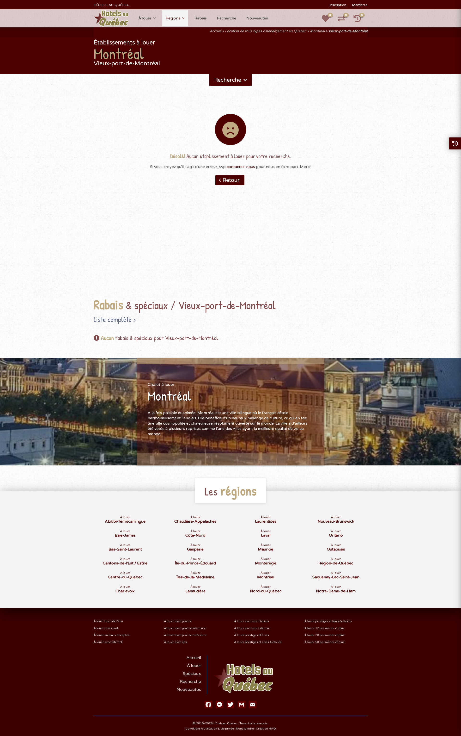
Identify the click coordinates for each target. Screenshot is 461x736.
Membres (359, 5)
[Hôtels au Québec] (111, 18)
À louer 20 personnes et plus (324, 635)
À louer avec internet (108, 642)
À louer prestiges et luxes (251, 635)
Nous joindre (245, 728)
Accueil (215, 31)
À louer (145, 18)
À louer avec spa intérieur (251, 621)
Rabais (200, 18)
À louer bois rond (106, 628)
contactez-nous (241, 166)
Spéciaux (192, 673)
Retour (231, 180)
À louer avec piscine (178, 621)
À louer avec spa (175, 642)
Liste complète (113, 319)
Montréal (317, 31)
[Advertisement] (230, 249)
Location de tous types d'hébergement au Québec (265, 31)
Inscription (337, 5)
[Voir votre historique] (359, 20)
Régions (173, 18)
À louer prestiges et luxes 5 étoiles (328, 621)
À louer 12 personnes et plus (324, 628)
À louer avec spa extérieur (252, 628)
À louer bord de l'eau (108, 621)
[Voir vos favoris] (328, 20)
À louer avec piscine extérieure (185, 635)
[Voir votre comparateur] (344, 20)
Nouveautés (257, 18)
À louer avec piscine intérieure (185, 628)
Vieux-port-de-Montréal (347, 31)
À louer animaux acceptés (111, 635)
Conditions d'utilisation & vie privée (209, 728)
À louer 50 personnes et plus (324, 642)
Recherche (226, 18)
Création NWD (266, 728)
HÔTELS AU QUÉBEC (111, 5)
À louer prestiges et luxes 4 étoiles (257, 642)
